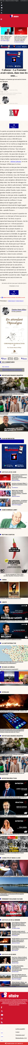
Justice (11, 93)
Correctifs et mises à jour (11, 858)
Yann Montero (15, 487)
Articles (4, 93)
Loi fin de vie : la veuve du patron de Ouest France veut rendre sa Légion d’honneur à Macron (20, 38)
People (7, 93)
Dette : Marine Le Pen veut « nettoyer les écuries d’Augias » (6, 38)
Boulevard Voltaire (16, 480)
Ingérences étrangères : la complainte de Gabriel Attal (14, 876)
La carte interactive (9, 643)
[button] (14, 433)
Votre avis (5, 692)
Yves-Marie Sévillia (16, 928)
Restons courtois (8, 534)
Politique (20, 93)
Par (5, 40)
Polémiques (15, 93)
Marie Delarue (15, 950)
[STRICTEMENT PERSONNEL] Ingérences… (11, 528)
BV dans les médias (8, 667)
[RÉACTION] (13, 816)
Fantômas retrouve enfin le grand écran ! (10, 598)
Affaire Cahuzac (6, 94)
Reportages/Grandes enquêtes (12, 375)
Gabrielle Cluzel (15, 962)
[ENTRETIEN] (13, 797)
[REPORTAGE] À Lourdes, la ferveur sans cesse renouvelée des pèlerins (12, 394)
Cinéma (4, 580)
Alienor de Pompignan (16, 504)
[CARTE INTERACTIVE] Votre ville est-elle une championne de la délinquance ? (11, 662)
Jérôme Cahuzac (12, 94)
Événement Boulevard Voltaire (12, 899)
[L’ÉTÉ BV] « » (11, 639)
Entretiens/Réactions (9, 778)
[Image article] (7, 31)
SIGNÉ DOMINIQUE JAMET (9, 510)
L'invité (4, 602)
